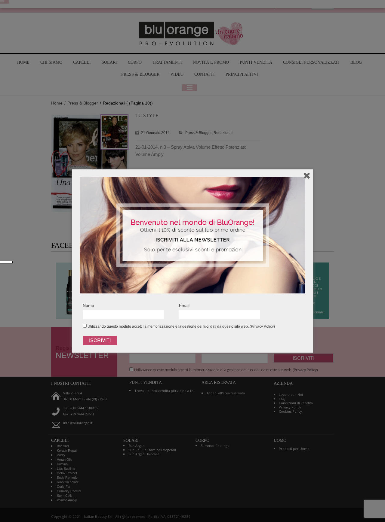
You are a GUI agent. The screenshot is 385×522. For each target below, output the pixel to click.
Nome (88, 305)
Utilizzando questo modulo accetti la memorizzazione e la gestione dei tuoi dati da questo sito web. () (181, 326)
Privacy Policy (262, 326)
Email (184, 305)
